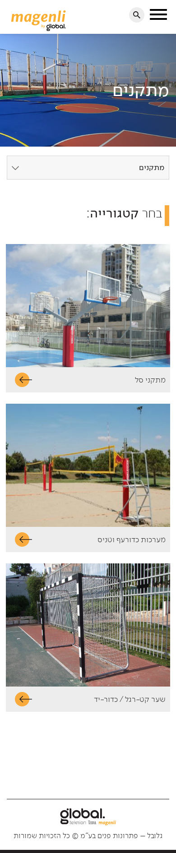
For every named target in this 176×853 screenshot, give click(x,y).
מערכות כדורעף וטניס (131, 539)
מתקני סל (150, 380)
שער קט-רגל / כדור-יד (130, 699)
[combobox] (88, 168)
